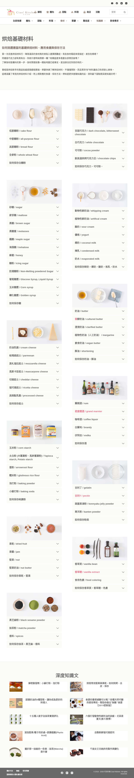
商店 (89, 12)
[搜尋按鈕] (124, 12)
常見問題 (26, 771)
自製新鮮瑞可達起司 (104, 732)
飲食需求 (114, 21)
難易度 (86, 21)
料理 (76, 12)
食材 (62, 21)
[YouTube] (122, 3)
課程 (40, 12)
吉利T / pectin (82, 495)
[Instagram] (126, 3)
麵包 (52, 12)
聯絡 (17, 771)
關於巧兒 (10, 771)
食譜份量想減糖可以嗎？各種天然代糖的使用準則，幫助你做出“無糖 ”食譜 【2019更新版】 (104, 702)
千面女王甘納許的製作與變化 (104, 749)
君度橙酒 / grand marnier (88, 411)
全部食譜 (17, 21)
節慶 (74, 21)
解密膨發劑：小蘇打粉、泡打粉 (44, 683)
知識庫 (100, 21)
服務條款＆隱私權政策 (14, 775)
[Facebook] (117, 3)
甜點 (64, 12)
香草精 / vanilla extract (87, 572)
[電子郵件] (112, 3)
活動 (98, 12)
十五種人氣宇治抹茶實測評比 (43, 716)
